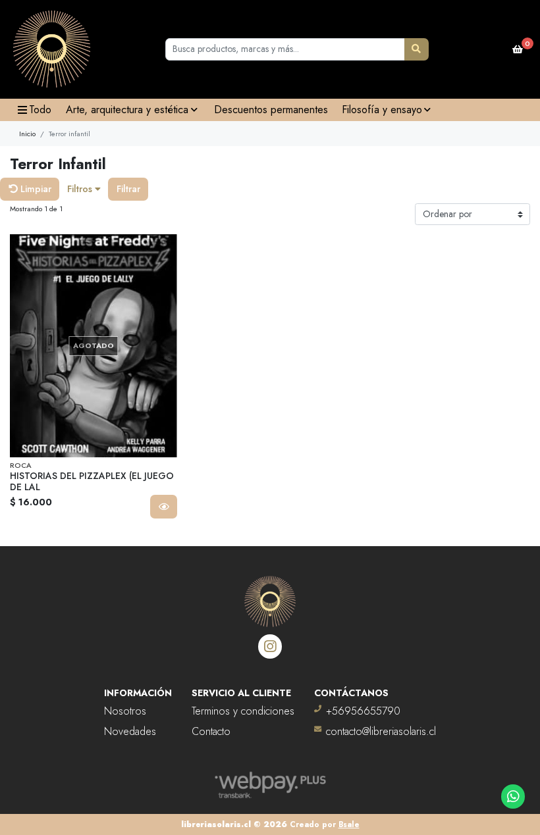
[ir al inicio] (270, 593)
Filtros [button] (81, 188)
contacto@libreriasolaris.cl (381, 731)
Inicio (27, 133)
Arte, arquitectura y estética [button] (127, 109)
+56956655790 (363, 711)
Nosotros (125, 711)
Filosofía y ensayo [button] (382, 109)
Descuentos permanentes (271, 109)
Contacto (211, 731)
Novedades (130, 731)
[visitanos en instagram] (270, 646)
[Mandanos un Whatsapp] (513, 796)
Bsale (349, 824)
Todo (40, 109)
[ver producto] (163, 507)
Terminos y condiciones (243, 711)
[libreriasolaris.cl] (52, 49)
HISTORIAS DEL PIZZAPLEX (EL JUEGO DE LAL (92, 481)
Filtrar (128, 188)
